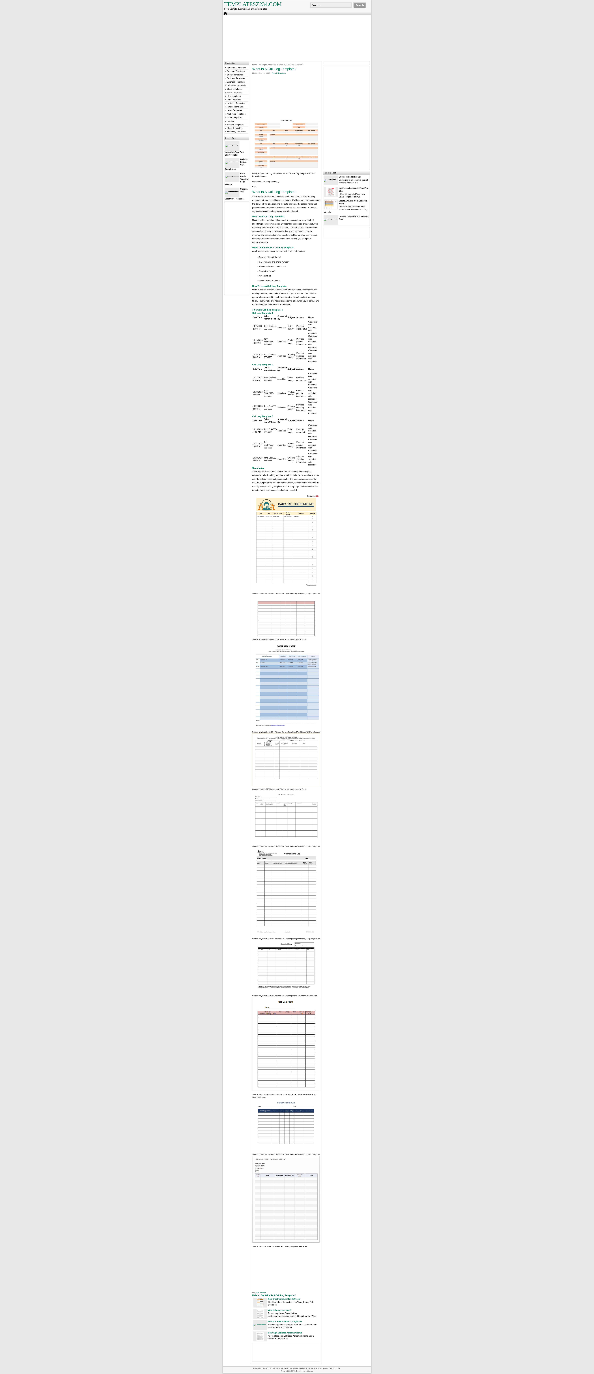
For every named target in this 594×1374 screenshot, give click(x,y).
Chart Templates (234, 89)
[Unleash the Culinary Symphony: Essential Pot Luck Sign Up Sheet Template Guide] (331, 218)
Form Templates (234, 100)
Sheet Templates (234, 128)
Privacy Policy (322, 1368)
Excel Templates (234, 92)
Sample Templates (268, 65)
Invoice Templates (235, 107)
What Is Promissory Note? (279, 1310)
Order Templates (234, 117)
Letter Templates (234, 110)
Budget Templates (235, 75)
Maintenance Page (307, 1368)
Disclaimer (293, 1368)
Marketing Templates (236, 114)
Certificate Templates (236, 85)
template (263, 1292)
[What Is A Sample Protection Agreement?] (260, 1324)
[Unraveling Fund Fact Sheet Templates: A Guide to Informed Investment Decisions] (232, 144)
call (257, 1292)
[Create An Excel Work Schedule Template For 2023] (331, 208)
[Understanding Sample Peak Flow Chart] (331, 196)
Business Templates (236, 78)
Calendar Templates (236, 82)
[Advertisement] (297, 37)
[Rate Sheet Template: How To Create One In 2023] (260, 1306)
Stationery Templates (236, 132)
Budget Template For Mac (350, 177)
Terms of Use (334, 1368)
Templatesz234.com (253, 4)
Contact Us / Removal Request (275, 1368)
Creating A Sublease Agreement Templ (285, 1333)
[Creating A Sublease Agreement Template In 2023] (260, 1340)
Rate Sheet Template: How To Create (284, 1299)
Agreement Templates (236, 67)
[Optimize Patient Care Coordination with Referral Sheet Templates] (232, 161)
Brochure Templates (236, 71)
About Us (257, 1368)
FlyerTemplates (234, 96)
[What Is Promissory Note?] (260, 1318)
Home (254, 65)
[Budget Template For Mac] (331, 179)
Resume (230, 121)
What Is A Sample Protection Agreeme (285, 1321)
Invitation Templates (236, 103)
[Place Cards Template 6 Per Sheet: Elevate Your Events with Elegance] (232, 176)
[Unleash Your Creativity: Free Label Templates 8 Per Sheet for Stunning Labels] (232, 191)
